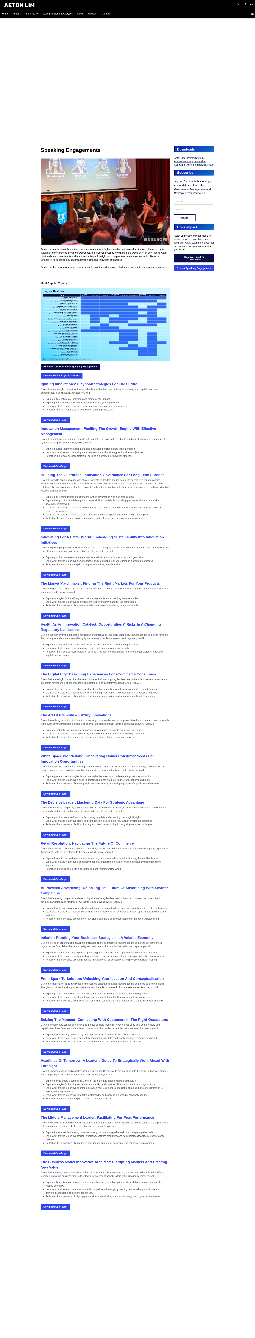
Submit (184, 217)
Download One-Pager (55, 420)
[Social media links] (252, 14)
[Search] (238, 4)
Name (179, 201)
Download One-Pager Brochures (61, 375)
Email (179, 209)
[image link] (19, 5)
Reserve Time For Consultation (194, 258)
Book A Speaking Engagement (194, 268)
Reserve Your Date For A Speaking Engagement (70, 366)
